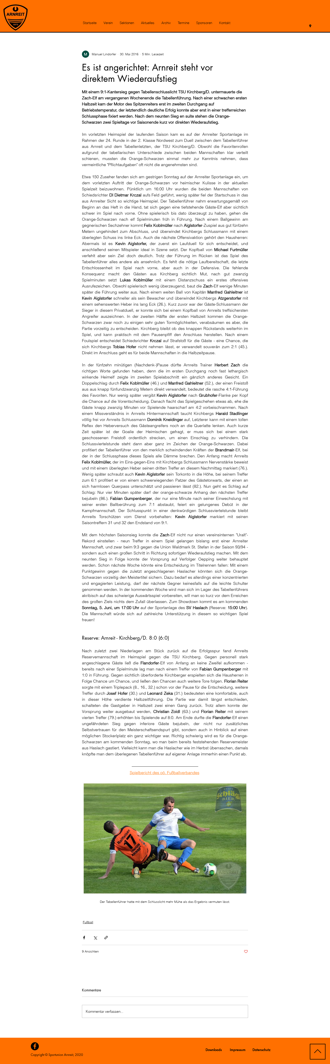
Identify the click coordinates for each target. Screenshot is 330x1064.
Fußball (88, 922)
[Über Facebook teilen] (84, 937)
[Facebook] (35, 1046)
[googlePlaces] (310, 26)
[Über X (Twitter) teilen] (95, 937)
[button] (108, 23)
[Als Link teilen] (106, 937)
